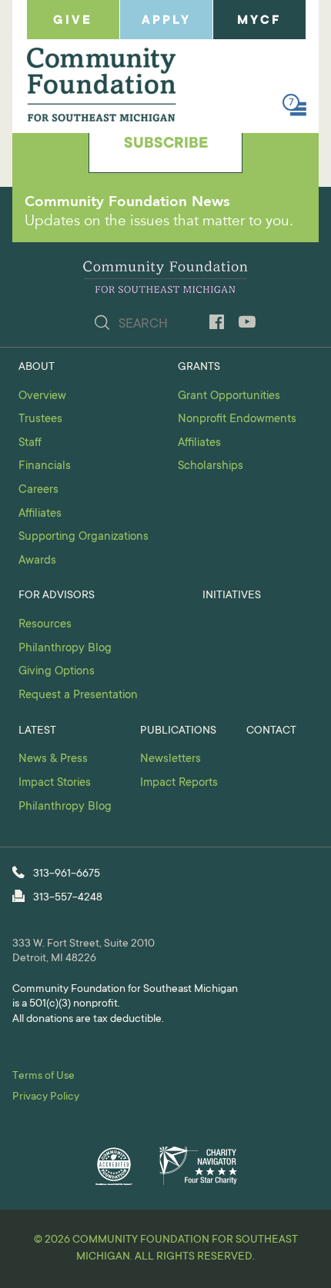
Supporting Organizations (83, 537)
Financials (44, 466)
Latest (37, 731)
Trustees (40, 419)
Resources (45, 624)
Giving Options (56, 671)
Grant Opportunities (229, 396)
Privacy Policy (45, 1097)
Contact (271, 731)
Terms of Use (43, 1076)
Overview (42, 396)
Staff (30, 443)
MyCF (259, 21)
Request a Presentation (78, 695)
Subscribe (166, 144)
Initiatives (231, 596)
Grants (199, 367)
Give (72, 21)
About (36, 367)
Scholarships (210, 466)
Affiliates (40, 514)
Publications (178, 731)
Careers (38, 490)
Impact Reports (179, 783)
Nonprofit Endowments (237, 419)
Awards (37, 560)
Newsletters (170, 759)
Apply (166, 21)
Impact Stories (54, 783)
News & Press (53, 759)
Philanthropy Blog (65, 648)
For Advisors (56, 596)
